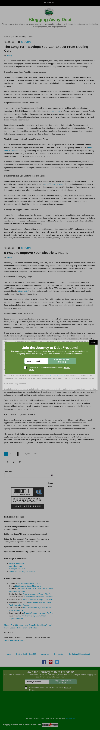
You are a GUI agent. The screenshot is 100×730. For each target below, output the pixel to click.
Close (93, 342)
